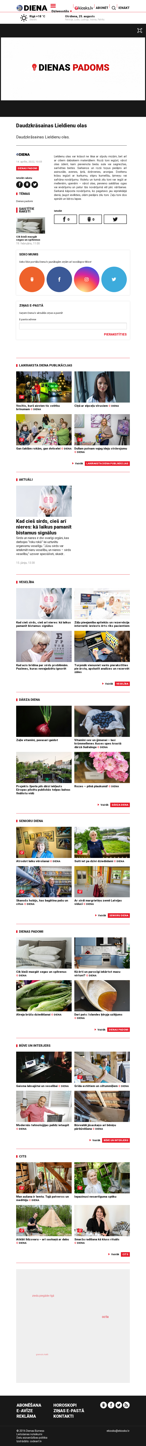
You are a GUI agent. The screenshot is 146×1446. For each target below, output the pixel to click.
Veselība (26, 582)
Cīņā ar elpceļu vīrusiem (96, 405)
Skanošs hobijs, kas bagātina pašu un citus (42, 902)
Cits (22, 1156)
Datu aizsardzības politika (32, 1437)
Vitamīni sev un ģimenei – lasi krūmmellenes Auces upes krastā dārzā (97, 743)
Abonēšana (29, 1405)
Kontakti (63, 1416)
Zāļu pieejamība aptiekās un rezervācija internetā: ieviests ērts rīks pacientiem (101, 624)
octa (105, 1317)
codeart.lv (36, 1441)
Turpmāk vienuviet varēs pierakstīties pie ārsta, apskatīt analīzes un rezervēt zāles (101, 669)
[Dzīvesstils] (61, 5)
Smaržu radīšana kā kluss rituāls (96, 1241)
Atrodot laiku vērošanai (38, 861)
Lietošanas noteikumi (29, 1434)
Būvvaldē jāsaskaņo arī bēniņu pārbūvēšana (95, 1126)
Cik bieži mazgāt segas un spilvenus (28, 238)
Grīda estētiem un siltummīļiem (101, 1086)
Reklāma (26, 1416)
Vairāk (79, 463)
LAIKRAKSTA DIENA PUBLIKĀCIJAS (45, 365)
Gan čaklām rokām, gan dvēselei (43, 448)
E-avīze (25, 1411)
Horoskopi (65, 1405)
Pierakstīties (115, 334)
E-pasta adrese (27, 319)
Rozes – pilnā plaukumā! (96, 786)
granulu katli (42, 1354)
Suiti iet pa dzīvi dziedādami (99, 861)
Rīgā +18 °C (37, 16)
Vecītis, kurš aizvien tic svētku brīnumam (38, 407)
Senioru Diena (31, 821)
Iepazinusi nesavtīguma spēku (95, 1196)
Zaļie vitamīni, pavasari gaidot (37, 740)
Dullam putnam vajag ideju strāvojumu (100, 450)
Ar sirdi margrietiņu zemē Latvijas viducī (98, 902)
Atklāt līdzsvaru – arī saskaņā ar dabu (42, 1241)
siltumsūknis (94, 1361)
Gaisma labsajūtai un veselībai (42, 1086)
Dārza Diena (29, 700)
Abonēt (102, 8)
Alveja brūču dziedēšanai (38, 1014)
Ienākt (124, 8)
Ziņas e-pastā (68, 1411)
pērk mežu (70, 1300)
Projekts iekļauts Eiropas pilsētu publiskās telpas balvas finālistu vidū (43, 790)
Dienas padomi (27, 168)
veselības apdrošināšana (64, 1333)
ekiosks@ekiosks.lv (118, 1430)
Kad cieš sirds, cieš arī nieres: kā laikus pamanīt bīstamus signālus (43, 527)
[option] (73, 72)
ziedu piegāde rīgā (43, 1295)
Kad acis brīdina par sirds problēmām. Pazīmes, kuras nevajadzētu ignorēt (42, 667)
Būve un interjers (35, 1045)
